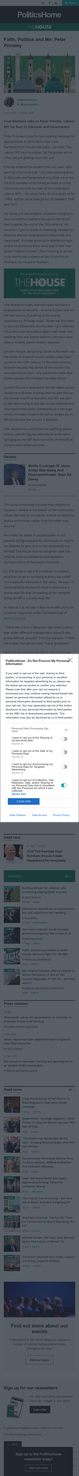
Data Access (39, 815)
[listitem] (39, 729)
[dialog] (39, 738)
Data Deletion (18, 815)
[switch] (64, 739)
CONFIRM (24, 801)
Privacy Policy (61, 815)
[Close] (71, 661)
